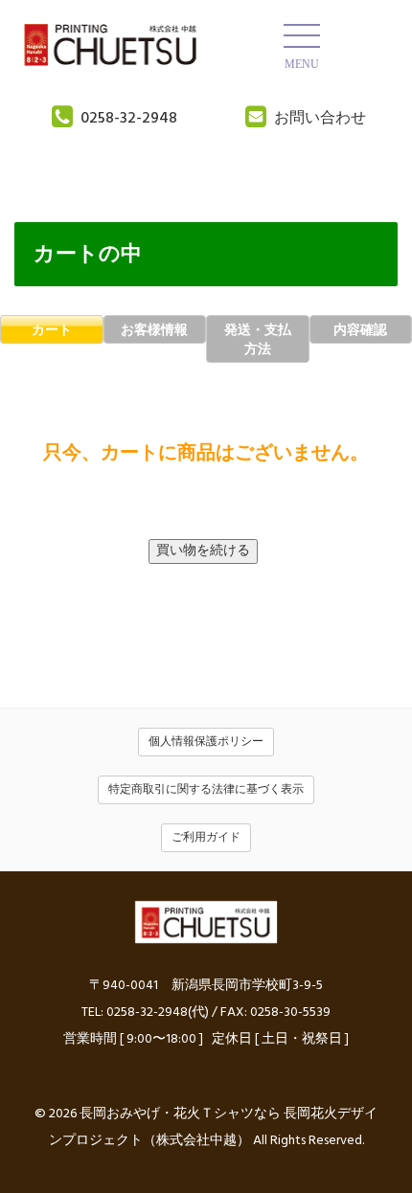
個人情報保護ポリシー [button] (206, 742)
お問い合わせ (320, 118)
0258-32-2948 (128, 118)
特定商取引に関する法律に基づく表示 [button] (206, 789)
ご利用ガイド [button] (206, 837)
